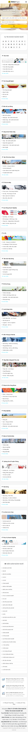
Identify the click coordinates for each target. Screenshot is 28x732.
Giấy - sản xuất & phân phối (9, 140)
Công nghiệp (6, 583)
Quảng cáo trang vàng (15, 685)
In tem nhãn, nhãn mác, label (9, 246)
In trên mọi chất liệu (7, 248)
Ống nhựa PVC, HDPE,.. (8, 401)
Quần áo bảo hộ (6, 122)
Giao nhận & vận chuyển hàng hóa (11, 170)
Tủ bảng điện (6, 449)
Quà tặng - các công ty (8, 216)
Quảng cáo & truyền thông (11, 461)
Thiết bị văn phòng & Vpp (8, 657)
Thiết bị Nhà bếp (6, 292)
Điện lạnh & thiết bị (7, 589)
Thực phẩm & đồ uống (8, 654)
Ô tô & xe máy (7, 182)
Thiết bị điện (6, 445)
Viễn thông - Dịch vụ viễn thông (10, 348)
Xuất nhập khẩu (7, 309)
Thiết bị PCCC (6, 527)
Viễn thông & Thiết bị (9, 334)
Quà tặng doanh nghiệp (10, 208)
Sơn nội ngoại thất (7, 274)
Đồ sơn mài (5, 94)
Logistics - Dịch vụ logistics (9, 322)
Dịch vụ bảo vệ (6, 525)
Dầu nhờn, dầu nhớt (7, 198)
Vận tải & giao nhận (9, 157)
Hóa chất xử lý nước (8, 69)
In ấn (4, 233)
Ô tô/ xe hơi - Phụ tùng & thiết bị (10, 191)
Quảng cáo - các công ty (8, 470)
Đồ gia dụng (6, 284)
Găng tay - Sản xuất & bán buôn (10, 117)
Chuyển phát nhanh (7, 172)
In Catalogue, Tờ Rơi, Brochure (10, 244)
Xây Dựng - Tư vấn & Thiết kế (9, 498)
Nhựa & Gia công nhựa (9, 385)
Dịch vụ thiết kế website (14, 692)
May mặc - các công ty (8, 369)
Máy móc (5, 620)
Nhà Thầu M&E (6, 502)
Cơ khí (4, 580)
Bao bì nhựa (5, 398)
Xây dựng (6, 487)
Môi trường (6, 623)
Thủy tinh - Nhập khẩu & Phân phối (11, 221)
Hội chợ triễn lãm (7, 477)
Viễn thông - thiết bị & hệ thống (10, 343)
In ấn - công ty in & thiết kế (9, 242)
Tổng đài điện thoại (7, 345)
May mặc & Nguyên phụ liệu (11, 360)
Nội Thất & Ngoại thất (8, 629)
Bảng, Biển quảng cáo (8, 472)
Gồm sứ (5, 96)
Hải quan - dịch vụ (7, 324)
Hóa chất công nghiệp (8, 66)
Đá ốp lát (5, 272)
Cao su (4, 577)
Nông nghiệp (7, 410)
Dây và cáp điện (6, 447)
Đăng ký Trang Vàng (9, 702)
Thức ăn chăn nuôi (7, 424)
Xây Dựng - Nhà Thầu (8, 495)
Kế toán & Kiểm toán (7, 548)
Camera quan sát (7, 521)
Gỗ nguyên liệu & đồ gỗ (8, 608)
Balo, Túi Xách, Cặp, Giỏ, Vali (9, 223)
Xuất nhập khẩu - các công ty (9, 318)
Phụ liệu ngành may (8, 373)
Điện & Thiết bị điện (8, 436)
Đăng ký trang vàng (15, 679)
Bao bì (4, 571)
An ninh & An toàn (8, 512)
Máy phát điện (6, 451)
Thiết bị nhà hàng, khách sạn (9, 295)
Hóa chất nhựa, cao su (8, 71)
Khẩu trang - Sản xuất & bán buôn (11, 119)
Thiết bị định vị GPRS (8, 350)
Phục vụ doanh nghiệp (9, 537)
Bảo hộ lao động (8, 106)
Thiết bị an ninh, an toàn (8, 523)
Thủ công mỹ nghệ (8, 81)
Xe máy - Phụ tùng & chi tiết (9, 193)
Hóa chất (6, 55)
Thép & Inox (5, 648)
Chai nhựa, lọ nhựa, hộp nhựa (10, 396)
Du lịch (4, 598)
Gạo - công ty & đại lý (8, 421)
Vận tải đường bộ (7, 168)
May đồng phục (6, 371)
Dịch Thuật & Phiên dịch (8, 550)
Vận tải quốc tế (6, 320)
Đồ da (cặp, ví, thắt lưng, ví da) (10, 219)
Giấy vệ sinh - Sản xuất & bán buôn (11, 145)
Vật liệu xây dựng (9, 258)
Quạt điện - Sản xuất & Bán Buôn (10, 297)
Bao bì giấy (5, 147)
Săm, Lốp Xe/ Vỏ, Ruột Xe (9, 195)
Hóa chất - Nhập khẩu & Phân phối (11, 64)
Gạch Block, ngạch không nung (10, 269)
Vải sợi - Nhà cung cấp (8, 375)
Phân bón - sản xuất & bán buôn (10, 426)
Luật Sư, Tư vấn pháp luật (9, 546)
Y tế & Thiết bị (6, 645)
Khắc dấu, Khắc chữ (7, 553)
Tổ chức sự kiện (6, 474)
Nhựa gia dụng (6, 299)
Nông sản (5, 419)
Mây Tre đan (6, 92)
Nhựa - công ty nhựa (7, 394)
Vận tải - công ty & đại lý (8, 166)
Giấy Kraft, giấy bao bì (8, 143)
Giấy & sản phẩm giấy (9, 132)
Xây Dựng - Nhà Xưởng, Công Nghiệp (11, 500)
